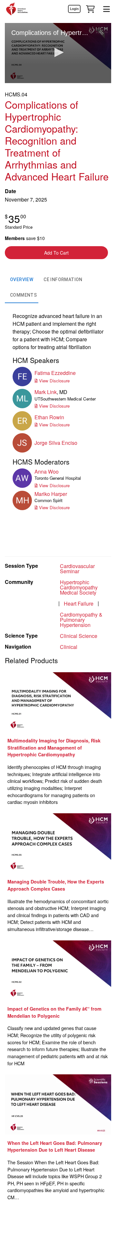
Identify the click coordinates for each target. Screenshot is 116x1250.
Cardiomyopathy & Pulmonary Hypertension (81, 620)
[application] (58, 53)
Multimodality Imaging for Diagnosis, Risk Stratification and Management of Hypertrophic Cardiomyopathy (54, 747)
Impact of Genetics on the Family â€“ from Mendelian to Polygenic (54, 1012)
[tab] (21, 280)
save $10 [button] (25, 238)
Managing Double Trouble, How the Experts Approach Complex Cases (55, 885)
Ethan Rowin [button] (49, 417)
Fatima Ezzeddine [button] (55, 373)
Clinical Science (78, 636)
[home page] (17, 9)
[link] (74, 9)
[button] (90, 9)
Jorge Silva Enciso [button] (55, 442)
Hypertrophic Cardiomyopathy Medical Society (79, 587)
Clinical (68, 647)
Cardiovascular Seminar (77, 568)
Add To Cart (56, 252)
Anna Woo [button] (46, 471)
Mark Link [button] (45, 392)
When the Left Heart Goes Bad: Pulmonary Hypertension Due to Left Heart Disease (54, 1146)
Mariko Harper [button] (50, 494)
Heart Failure (78, 603)
